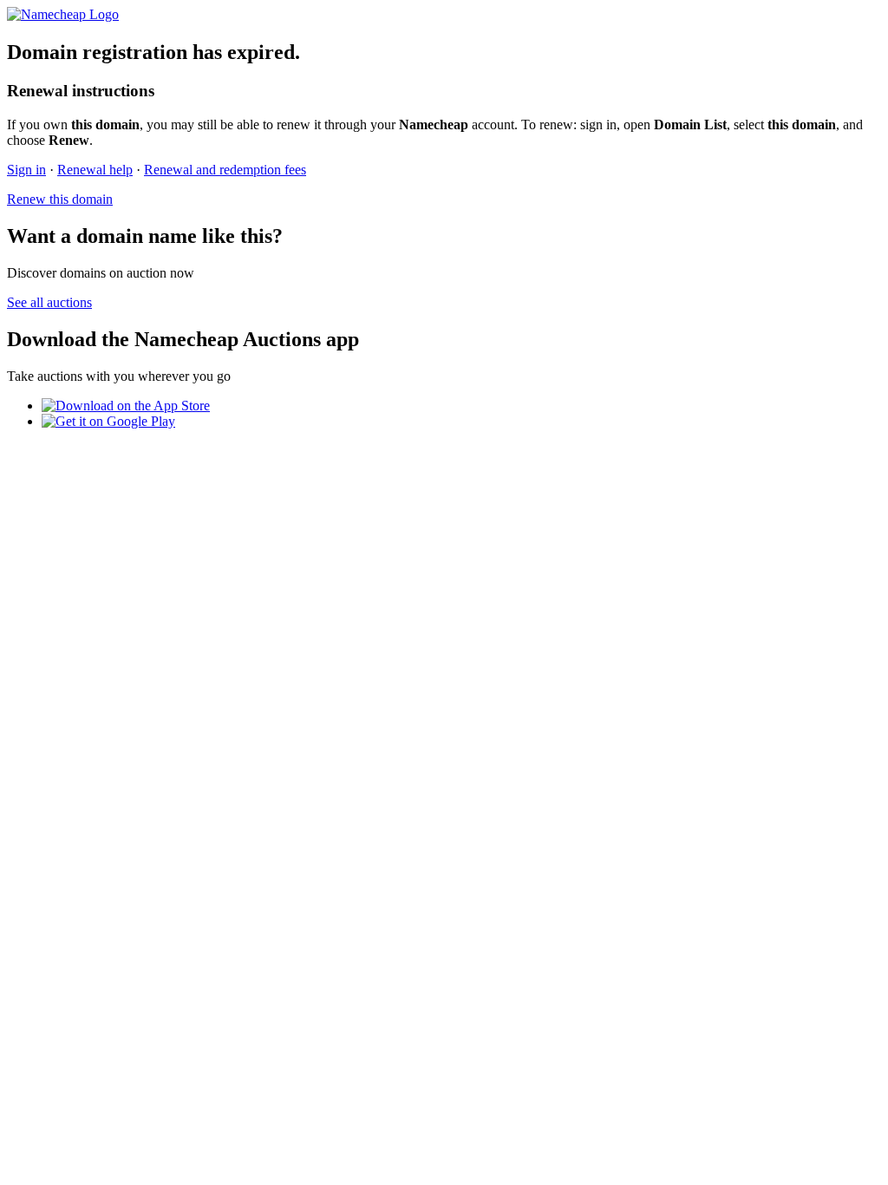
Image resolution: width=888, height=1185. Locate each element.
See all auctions (49, 302)
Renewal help (95, 169)
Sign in (26, 169)
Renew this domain (60, 199)
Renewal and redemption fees (225, 169)
